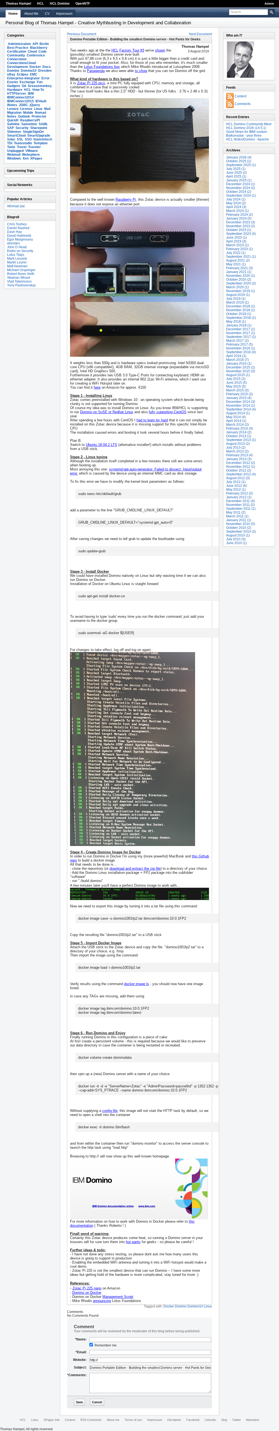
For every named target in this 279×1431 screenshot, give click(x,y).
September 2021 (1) (241, 257)
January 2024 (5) (238, 218)
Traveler (34, 147)
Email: (81, 1352)
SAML (43, 124)
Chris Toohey (17, 224)
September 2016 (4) (241, 352)
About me (113, 1419)
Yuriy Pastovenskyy (21, 285)
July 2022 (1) (235, 253)
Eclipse (22, 74)
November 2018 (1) (240, 310)
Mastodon (252, 1419)
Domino (13, 71)
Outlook (24, 116)
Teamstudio (23, 143)
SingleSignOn (33, 132)
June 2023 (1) (236, 237)
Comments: (77, 1375)
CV (47, 14)
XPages (36, 158)
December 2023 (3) (240, 222)
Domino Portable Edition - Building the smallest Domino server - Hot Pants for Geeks (135, 39)
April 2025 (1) (236, 176)
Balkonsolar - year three (244, 135)
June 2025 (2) (236, 173)
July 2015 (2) (235, 379)
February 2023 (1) (239, 249)
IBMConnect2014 (20, 97)
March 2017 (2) (237, 341)
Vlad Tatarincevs (19, 281)
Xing (224, 1419)
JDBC (23, 105)
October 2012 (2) (238, 470)
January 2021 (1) (238, 272)
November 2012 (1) (240, 467)
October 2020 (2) (238, 279)
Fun (40, 82)
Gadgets (13, 86)
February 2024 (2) (239, 215)
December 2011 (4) (240, 501)
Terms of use (133, 1419)
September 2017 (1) (241, 337)
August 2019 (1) (238, 295)
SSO (28, 139)
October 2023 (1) (238, 230)
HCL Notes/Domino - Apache (247, 139)
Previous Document (81, 34)
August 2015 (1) (238, 375)
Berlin (44, 44)
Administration (19, 44)
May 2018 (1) (236, 321)
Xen (26, 158)
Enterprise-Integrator (23, 78)
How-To (38, 90)
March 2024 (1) (237, 211)
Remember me (106, 1345)
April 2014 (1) (236, 421)
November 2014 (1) (240, 405)
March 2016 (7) (237, 360)
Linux (38, 109)
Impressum (64, 14)
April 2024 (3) (236, 207)
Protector (39, 116)
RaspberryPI (30, 120)
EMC (33, 74)
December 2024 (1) (240, 184)
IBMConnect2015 (20, 101)
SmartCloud (16, 135)
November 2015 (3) (240, 371)
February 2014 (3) (239, 428)
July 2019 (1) (235, 299)
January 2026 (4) (238, 157)
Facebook (193, 1419)
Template (41, 143)
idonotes (13, 243)
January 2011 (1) (238, 520)
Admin (269, 3)
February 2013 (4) (239, 455)
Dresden (44, 71)
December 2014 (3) (240, 402)
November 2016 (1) (240, 348)
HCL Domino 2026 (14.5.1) (246, 128)
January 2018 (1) (238, 325)
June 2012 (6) (236, 486)
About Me (31, 14)
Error (45, 78)
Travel (21, 147)
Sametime (29, 124)
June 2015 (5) (236, 383)
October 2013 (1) (238, 436)
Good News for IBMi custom (246, 132)
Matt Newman (17, 266)
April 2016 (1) (236, 356)
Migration (14, 113)
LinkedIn (210, 1419)
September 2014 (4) (241, 409)
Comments (243, 104)
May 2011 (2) (235, 512)
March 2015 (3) (237, 390)
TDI (9, 143)
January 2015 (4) (238, 398)
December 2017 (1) (240, 329)
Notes (11, 116)
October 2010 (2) (238, 528)
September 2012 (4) (241, 474)
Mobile (28, 113)
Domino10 (29, 71)
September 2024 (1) (241, 195)
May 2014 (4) (236, 417)
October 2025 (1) (238, 161)
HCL (40, 3)
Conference (36, 55)
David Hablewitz (19, 236)
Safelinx (13, 124)
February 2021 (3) (239, 268)
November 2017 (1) (240, 333)
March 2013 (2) (237, 451)
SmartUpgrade (38, 135)
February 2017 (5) (239, 344)
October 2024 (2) (238, 192)
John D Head (17, 247)
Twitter (236, 1419)
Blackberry (38, 48)
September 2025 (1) (241, 165)
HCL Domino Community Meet (248, 124)
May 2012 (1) (236, 489)
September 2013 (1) (241, 440)
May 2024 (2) (236, 203)
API (35, 44)
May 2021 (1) (236, 264)
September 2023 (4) (241, 234)
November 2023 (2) (240, 226)
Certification (16, 51)
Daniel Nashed (18, 228)
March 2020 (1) (237, 287)
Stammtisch (42, 139)
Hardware (14, 90)
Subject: (80, 1367)
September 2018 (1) (241, 318)
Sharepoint (38, 128)
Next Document (200, 34)
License (26, 109)
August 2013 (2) (238, 444)
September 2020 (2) (241, 283)
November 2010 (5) (240, 524)
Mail (47, 109)
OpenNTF (82, 3)
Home (13, 14)
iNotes (12, 105)
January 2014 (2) (238, 432)
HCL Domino (59, 3)
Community (16, 55)
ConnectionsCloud (21, 63)
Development (17, 67)
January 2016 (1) (238, 363)
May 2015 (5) (236, 386)
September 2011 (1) (241, 509)
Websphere (31, 155)
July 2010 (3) (235, 539)
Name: (81, 1339)
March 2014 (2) (237, 425)
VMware (31, 151)
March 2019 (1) (237, 302)
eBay (11, 74)
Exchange (27, 82)
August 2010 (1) (238, 535)
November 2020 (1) (240, 276)
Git (24, 86)
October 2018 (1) (238, 314)
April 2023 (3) (236, 241)
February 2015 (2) (239, 394)
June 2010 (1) (236, 543)
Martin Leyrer (17, 262)
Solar (11, 139)
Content (240, 96)
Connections (17, 59)
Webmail (13, 155)
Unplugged (15, 151)
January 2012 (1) (238, 497)
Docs (47, 67)
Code (42, 51)
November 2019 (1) (240, 291)
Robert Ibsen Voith (20, 274)
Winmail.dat (16, 206)
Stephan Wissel (18, 278)
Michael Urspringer (21, 270)
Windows (14, 158)
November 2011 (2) (240, 505)
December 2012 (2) (240, 463)
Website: (80, 1360)
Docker (35, 67)
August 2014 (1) (238, 413)
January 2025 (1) (238, 180)
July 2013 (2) (235, 447)
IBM (31, 93)
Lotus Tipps (15, 255)
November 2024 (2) (240, 188)
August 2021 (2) (238, 260)
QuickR (13, 120)
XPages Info (52, 1419)
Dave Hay (14, 232)
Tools (11, 147)
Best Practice (17, 48)
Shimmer (14, 132)
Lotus (34, 1419)
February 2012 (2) (239, 493)
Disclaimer (174, 1419)
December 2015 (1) (240, 367)
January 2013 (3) (238, 459)
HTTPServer (16, 93)
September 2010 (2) (241, 531)
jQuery (35, 105)
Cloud (32, 51)
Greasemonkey (40, 86)
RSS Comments (91, 1419)
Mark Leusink (17, 258)
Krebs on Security (20, 251)
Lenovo (13, 109)
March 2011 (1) (237, 516)
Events (12, 82)
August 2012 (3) (238, 478)
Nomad (40, 113)
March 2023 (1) (237, 245)
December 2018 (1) (240, 306)
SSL (20, 139)
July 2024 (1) (235, 199)
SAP (10, 128)
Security (22, 128)
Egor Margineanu (20, 239)
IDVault (40, 101)
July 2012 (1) (235, 482)
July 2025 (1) (235, 169)
